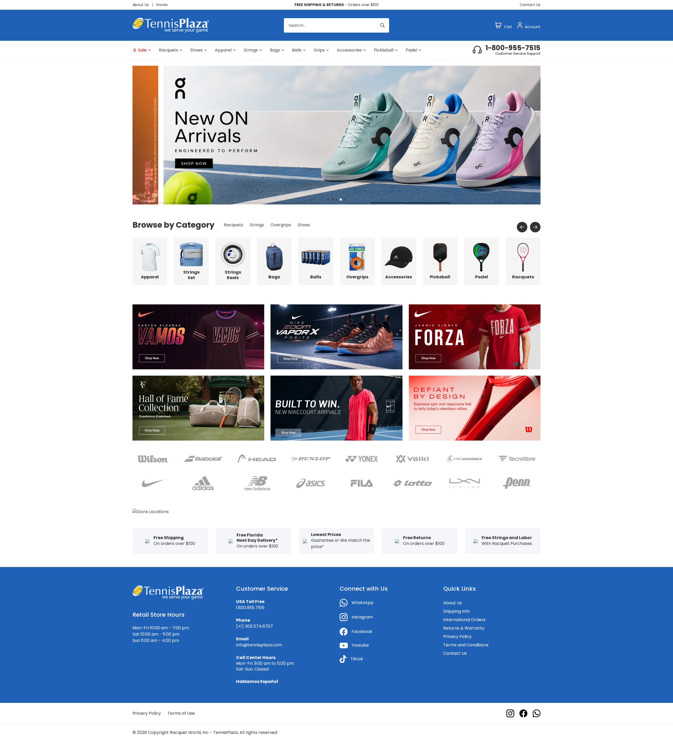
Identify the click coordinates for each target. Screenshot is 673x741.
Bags (275, 50)
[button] (328, 199)
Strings (251, 50)
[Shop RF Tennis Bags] (198, 408)
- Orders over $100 (336, 4)
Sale (142, 50)
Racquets (168, 50)
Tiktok (356, 659)
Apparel (223, 50)
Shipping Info (456, 611)
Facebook (361, 631)
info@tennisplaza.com (259, 645)
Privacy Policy (457, 636)
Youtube (360, 645)
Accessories (349, 50)
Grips (319, 50)
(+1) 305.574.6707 (254, 626)
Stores (162, 4)
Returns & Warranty (464, 628)
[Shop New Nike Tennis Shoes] (336, 337)
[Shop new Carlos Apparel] (198, 337)
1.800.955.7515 (250, 608)
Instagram (362, 617)
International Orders (464, 620)
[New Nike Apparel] (336, 408)
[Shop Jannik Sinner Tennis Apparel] (475, 337)
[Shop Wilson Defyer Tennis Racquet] (475, 408)
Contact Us (530, 4)
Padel (411, 50)
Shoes (196, 50)
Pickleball (384, 50)
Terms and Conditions (465, 645)
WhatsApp (362, 603)
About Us (140, 4)
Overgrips (281, 225)
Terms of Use (181, 713)
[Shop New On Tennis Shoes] (336, 135)
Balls (297, 50)
